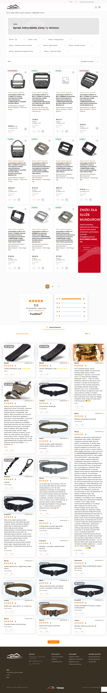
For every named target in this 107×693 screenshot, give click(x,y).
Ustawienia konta (57, 661)
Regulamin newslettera (76, 659)
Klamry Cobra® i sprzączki (23, 13)
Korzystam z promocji (87, 248)
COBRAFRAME (35, 13)
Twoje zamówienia (57, 657)
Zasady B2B (92, 661)
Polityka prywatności (75, 664)
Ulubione (54, 659)
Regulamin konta (74, 661)
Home (8, 13)
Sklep (12, 13)
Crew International (95, 687)
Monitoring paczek (94, 659)
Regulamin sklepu (74, 657)
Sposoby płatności (94, 657)
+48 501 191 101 (36, 664)
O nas (8, 675)
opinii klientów (36, 308)
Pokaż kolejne (53, 642)
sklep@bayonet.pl (37, 661)
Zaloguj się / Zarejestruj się (87, 2)
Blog (7, 677)
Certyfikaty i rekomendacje (14, 672)
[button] (47, 327)
